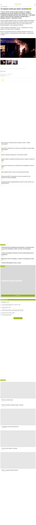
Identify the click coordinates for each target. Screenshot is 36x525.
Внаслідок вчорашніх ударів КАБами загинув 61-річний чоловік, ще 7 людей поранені (17, 182)
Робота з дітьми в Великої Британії (10, 470)
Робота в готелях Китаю (7, 400)
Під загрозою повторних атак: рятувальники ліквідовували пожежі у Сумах (17, 166)
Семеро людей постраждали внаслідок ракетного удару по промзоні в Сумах (18, 159)
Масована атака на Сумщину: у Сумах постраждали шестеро (17, 258)
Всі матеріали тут (18, 295)
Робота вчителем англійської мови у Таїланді (12, 405)
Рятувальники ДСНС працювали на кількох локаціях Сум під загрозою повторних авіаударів (15, 177)
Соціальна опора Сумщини (11, 281)
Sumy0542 (4, 71)
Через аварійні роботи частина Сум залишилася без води (15, 172)
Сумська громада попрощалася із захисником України (14, 154)
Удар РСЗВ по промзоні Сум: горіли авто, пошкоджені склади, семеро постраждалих (17, 149)
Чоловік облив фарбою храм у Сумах (11, 263)
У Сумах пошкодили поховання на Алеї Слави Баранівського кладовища (17, 253)
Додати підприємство (18, 318)
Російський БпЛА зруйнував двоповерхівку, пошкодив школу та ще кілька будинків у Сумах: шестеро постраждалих (17, 248)
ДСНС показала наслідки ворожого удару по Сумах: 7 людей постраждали (15, 143)
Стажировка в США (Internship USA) (10, 426)
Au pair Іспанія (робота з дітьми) (9, 448)
